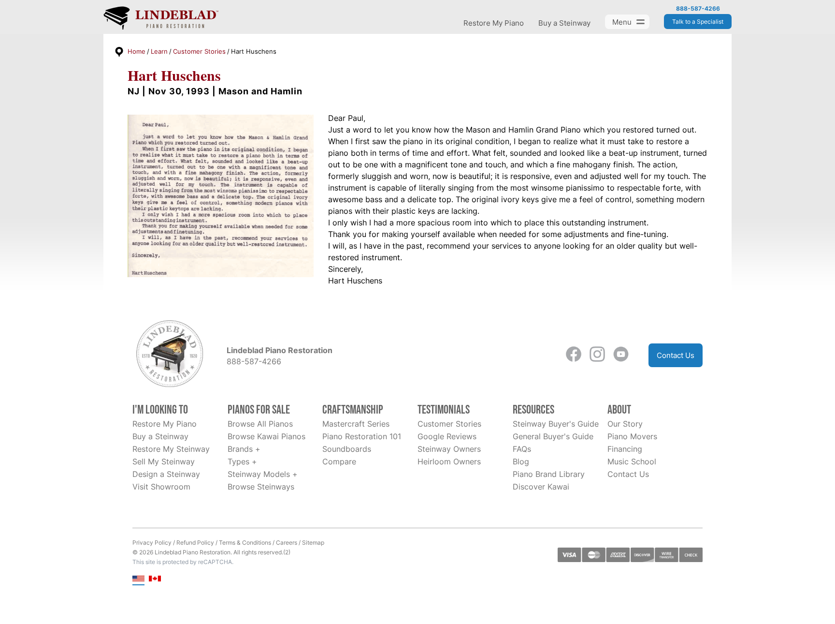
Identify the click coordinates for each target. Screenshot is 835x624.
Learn (159, 51)
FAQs (522, 449)
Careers (286, 542)
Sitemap (313, 542)
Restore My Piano (493, 23)
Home (136, 51)
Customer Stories (199, 51)
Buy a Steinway (564, 23)
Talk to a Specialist (697, 21)
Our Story (625, 423)
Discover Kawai (541, 486)
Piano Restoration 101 (361, 436)
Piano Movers (632, 436)
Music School (631, 461)
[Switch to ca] (155, 579)
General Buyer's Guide (553, 436)
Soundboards (346, 449)
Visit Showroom (161, 486)
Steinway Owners (449, 449)
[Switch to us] (138, 579)
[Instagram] (597, 355)
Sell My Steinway (163, 461)
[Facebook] (573, 355)
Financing (624, 449)
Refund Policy (195, 542)
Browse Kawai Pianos (266, 436)
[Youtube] (621, 355)
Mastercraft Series (355, 423)
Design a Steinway (166, 474)
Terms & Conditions (245, 542)
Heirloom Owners (449, 461)
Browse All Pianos (260, 423)
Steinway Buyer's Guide (556, 423)
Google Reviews (447, 436)
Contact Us (675, 355)
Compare (339, 461)
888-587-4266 (698, 9)
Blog (521, 461)
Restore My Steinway (171, 449)
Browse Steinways (261, 486)
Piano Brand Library (549, 474)
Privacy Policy (152, 542)
